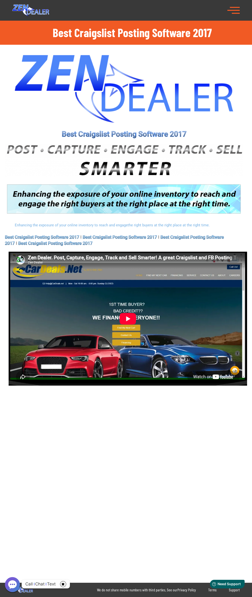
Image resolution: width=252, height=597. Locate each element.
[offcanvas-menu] (233, 10)
